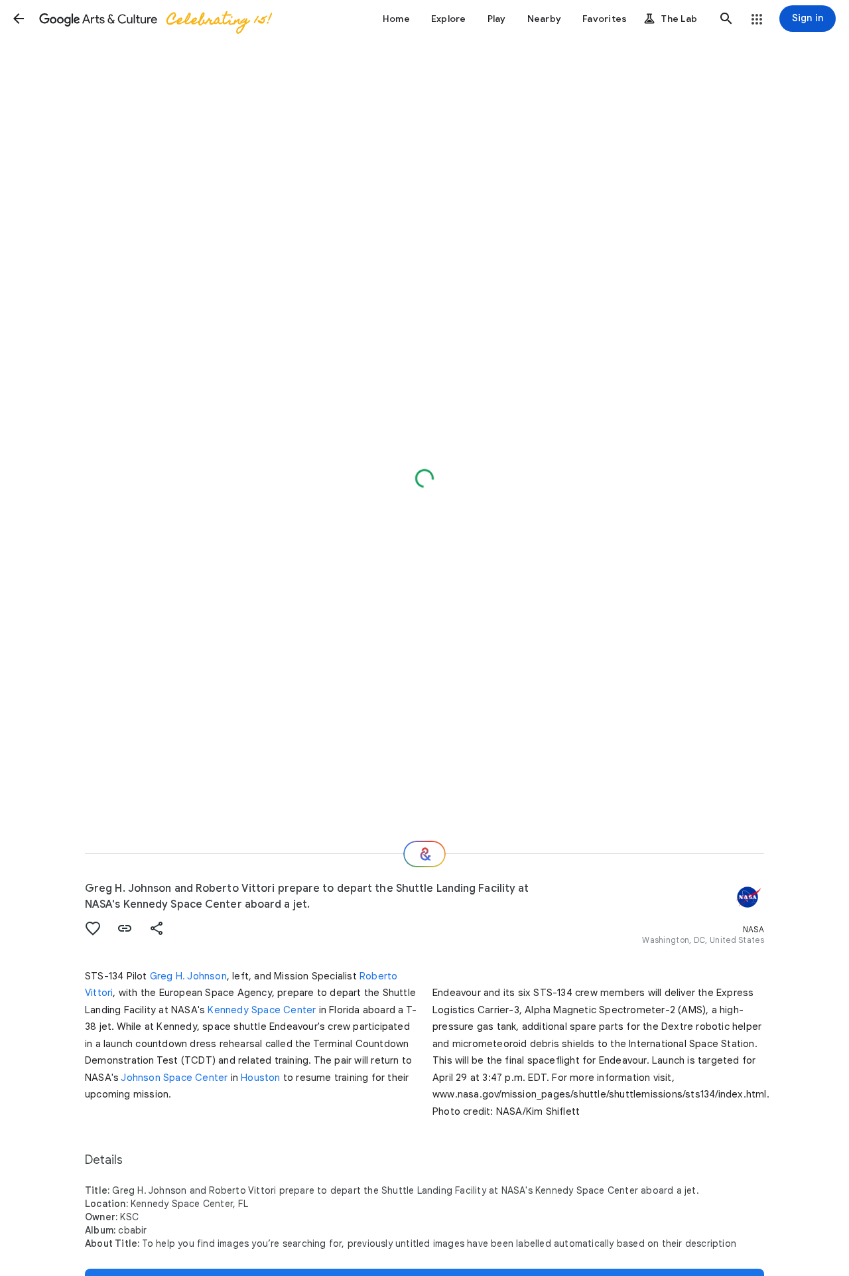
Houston (260, 1078)
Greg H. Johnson (188, 976)
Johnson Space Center (174, 1078)
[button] (18, 19)
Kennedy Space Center (262, 1010)
